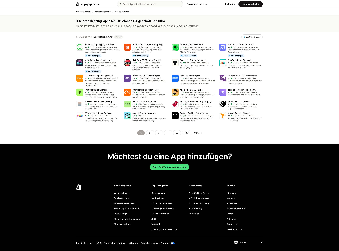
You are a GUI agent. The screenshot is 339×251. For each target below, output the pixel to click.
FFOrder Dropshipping (190, 76)
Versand (155, 224)
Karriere (231, 198)
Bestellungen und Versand (127, 208)
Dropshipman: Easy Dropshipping (147, 44)
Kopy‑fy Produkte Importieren (98, 60)
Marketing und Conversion (127, 219)
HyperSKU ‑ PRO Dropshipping (146, 76)
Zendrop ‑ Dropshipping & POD (242, 90)
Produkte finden (122, 198)
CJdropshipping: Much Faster (145, 90)
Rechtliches (232, 224)
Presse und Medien (236, 208)
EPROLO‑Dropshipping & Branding (100, 44)
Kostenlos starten (250, 4)
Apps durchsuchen (195, 4)
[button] (98, 50)
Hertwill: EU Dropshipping (144, 101)
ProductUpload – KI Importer (241, 44)
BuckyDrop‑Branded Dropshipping (195, 101)
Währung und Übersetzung (164, 229)
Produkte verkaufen (124, 203)
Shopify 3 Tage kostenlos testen (169, 167)
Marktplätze (157, 198)
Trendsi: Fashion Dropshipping (194, 113)
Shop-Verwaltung (122, 224)
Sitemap (133, 243)
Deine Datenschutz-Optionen (155, 243)
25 (187, 133)
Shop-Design (120, 213)
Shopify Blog (195, 208)
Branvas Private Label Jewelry (98, 101)
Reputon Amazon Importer (192, 44)
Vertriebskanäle (122, 193)
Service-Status (234, 229)
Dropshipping (158, 193)
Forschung (194, 213)
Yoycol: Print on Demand (239, 113)
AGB (98, 243)
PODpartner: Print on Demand (98, 113)
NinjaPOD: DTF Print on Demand (146, 60)
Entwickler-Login (84, 243)
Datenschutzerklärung (115, 243)
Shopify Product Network (143, 113)
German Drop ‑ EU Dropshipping (242, 76)
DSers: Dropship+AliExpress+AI (99, 76)
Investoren (232, 203)
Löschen (118, 37)
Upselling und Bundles (162, 208)
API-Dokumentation (199, 198)
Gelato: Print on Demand (239, 101)
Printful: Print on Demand (239, 60)
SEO (153, 219)
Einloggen (230, 4)
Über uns (231, 193)
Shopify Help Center (199, 193)
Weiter (197, 133)
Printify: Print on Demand (96, 90)
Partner (230, 213)
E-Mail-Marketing (160, 213)
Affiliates (231, 219)
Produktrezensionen (161, 203)
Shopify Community (199, 203)
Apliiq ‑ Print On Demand (191, 90)
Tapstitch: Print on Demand (192, 60)
